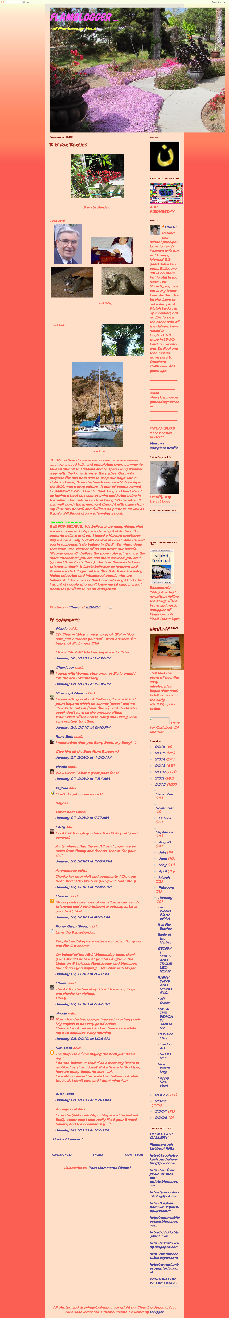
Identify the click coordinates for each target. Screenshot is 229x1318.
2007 (161, 1111)
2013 (160, 766)
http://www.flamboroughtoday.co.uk (164, 1268)
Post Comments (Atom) (109, 1168)
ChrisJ (61, 983)
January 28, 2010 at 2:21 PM (82, 1130)
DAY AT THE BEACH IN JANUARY (165, 1018)
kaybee (62, 788)
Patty (60, 827)
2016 (160, 747)
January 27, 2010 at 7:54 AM (83, 779)
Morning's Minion (71, 693)
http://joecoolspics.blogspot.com (164, 1194)
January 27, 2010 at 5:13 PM (82, 974)
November (164, 808)
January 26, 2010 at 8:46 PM (83, 727)
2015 (160, 753)
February (166, 887)
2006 (161, 1118)
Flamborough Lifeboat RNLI (162, 1146)
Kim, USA (64, 1048)
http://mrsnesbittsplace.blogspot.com (164, 1221)
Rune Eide (64, 736)
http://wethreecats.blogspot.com (164, 1256)
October (165, 818)
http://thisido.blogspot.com (164, 1234)
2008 (161, 1101)
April (163, 871)
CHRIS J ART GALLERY (161, 1136)
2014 (160, 759)
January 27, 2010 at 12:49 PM (83, 887)
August (164, 842)
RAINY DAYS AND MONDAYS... (165, 985)
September (165, 832)
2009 (161, 1095)
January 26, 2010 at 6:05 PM (83, 684)
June (163, 858)
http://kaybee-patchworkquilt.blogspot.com (164, 1207)
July (162, 852)
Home (98, 1155)
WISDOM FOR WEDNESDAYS (163, 1281)
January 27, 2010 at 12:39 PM (84, 861)
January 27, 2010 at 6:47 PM (82, 1004)
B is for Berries (164, 926)
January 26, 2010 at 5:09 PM (83, 658)
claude (61, 767)
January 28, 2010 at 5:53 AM (83, 1100)
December (164, 794)
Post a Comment (68, 1139)
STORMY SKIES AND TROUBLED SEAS (165, 959)
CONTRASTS (165, 1036)
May (163, 865)
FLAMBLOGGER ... (84, 17)
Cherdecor (65, 667)
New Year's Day (163, 1068)
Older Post (133, 1155)
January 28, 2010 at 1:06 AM (83, 1039)
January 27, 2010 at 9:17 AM (82, 818)
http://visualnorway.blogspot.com (164, 1245)
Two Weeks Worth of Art (164, 912)
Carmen (62, 896)
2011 (160, 778)
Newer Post (61, 1155)
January (165, 898)
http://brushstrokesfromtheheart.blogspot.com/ (164, 1159)
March (164, 877)
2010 (161, 784)
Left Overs (163, 1001)
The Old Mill (164, 1056)
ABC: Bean (65, 1094)
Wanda (61, 628)
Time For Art (165, 1046)
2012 (160, 772)
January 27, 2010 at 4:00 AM (83, 757)
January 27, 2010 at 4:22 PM (83, 917)
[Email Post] (110, 607)
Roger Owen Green (72, 926)
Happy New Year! (163, 1082)
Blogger (156, 1312)
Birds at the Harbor (164, 938)
